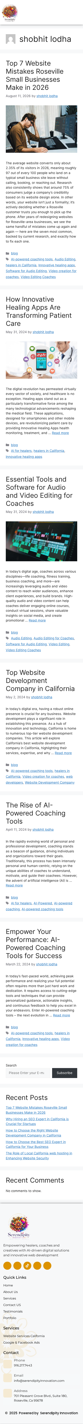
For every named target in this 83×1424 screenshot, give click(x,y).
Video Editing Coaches (38, 277)
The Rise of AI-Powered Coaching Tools (35, 813)
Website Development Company (50, 782)
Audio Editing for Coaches (54, 638)
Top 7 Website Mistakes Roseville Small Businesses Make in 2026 (35, 75)
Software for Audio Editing (26, 271)
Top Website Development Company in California (40, 680)
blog (14, 253)
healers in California (21, 265)
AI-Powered (43, 903)
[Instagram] (37, 1266)
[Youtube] (47, 1266)
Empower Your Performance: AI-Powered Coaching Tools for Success (35, 943)
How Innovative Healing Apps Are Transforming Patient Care (39, 311)
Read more (60, 433)
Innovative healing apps (56, 265)
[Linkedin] (17, 1266)
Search (11, 1065)
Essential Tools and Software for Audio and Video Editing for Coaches (39, 491)
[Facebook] (7, 1266)
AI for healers (21, 451)
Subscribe (64, 1073)
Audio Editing (65, 259)
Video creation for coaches (43, 776)
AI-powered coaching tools (32, 259)
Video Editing (59, 644)
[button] (72, 12)
